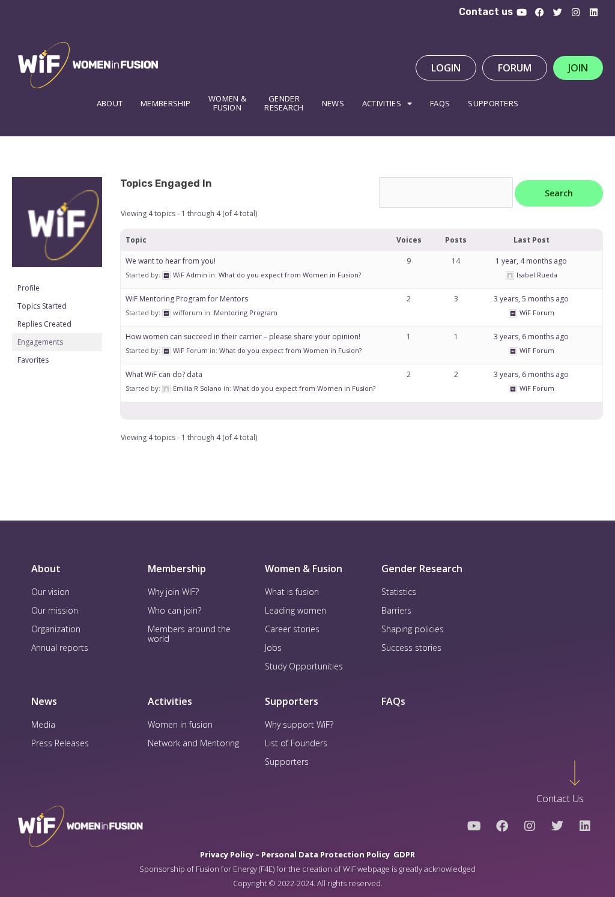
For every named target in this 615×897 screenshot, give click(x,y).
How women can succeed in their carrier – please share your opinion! (243, 336)
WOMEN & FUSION (227, 103)
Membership (165, 103)
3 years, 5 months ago (531, 299)
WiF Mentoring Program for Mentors (187, 299)
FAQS (440, 103)
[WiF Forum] (57, 228)
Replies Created (44, 324)
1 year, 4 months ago (531, 261)
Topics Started (42, 306)
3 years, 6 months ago (531, 336)
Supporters (493, 103)
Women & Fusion (303, 568)
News (333, 103)
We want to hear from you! (171, 261)
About (110, 103)
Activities (381, 103)
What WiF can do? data (164, 374)
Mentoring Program (245, 312)
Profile (28, 288)
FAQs (393, 701)
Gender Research (283, 103)
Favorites (33, 360)
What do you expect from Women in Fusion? (290, 274)
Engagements (40, 342)
